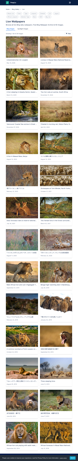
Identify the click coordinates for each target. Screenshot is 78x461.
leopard (33, 13)
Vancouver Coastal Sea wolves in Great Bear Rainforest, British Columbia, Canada (22, 124)
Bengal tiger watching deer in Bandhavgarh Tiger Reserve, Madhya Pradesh (56, 285)
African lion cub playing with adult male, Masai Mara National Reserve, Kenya (22, 445)
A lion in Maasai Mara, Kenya (17, 156)
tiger (26, 13)
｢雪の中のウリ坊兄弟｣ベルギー (51, 317)
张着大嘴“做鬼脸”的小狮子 (50, 349)
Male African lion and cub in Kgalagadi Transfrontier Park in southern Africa (22, 285)
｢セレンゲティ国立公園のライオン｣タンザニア (22, 381)
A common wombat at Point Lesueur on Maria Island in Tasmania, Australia (22, 349)
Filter (69, 33)
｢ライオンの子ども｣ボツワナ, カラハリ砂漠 (21, 253)
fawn (19, 13)
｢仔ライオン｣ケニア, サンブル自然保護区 (55, 253)
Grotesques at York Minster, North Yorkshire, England (56, 188)
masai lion (10, 13)
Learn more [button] (63, 458)
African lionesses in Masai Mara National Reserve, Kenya (56, 445)
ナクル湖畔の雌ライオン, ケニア (52, 156)
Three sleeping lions (48, 381)
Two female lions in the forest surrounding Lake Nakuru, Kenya (56, 220)
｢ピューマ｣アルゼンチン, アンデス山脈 (20, 317)
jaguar (56, 13)
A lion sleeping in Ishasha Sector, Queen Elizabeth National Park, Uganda (22, 92)
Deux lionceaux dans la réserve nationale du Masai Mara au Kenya (22, 220)
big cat (48, 17)
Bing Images (10, 29)
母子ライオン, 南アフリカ (15, 188)
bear (34, 17)
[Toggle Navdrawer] (70, 2)
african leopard (12, 17)
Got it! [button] (72, 458)
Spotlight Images (23, 29)
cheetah (42, 13)
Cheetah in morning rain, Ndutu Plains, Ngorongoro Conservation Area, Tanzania (56, 124)
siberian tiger (25, 17)
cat (50, 13)
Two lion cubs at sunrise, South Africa (54, 92)
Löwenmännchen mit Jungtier (17, 60)
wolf (40, 17)
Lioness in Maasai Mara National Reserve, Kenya (56, 60)
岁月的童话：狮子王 (13, 413)
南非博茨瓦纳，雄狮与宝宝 (50, 413)
